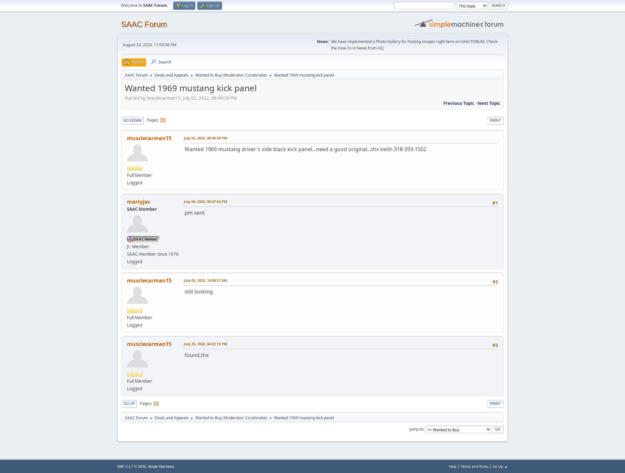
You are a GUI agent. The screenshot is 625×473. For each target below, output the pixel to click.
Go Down (132, 120)
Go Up (129, 403)
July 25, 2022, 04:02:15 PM (205, 343)
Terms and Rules (474, 466)
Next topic (489, 103)
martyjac (138, 201)
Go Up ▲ (500, 466)
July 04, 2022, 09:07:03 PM (205, 201)
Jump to (416, 429)
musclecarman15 (149, 138)
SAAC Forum (144, 24)
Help (453, 466)
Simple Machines (161, 466)
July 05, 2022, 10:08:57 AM (205, 280)
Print (495, 120)
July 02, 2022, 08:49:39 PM (205, 138)
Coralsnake (255, 75)
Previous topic (458, 103)
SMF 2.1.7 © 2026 (131, 466)
